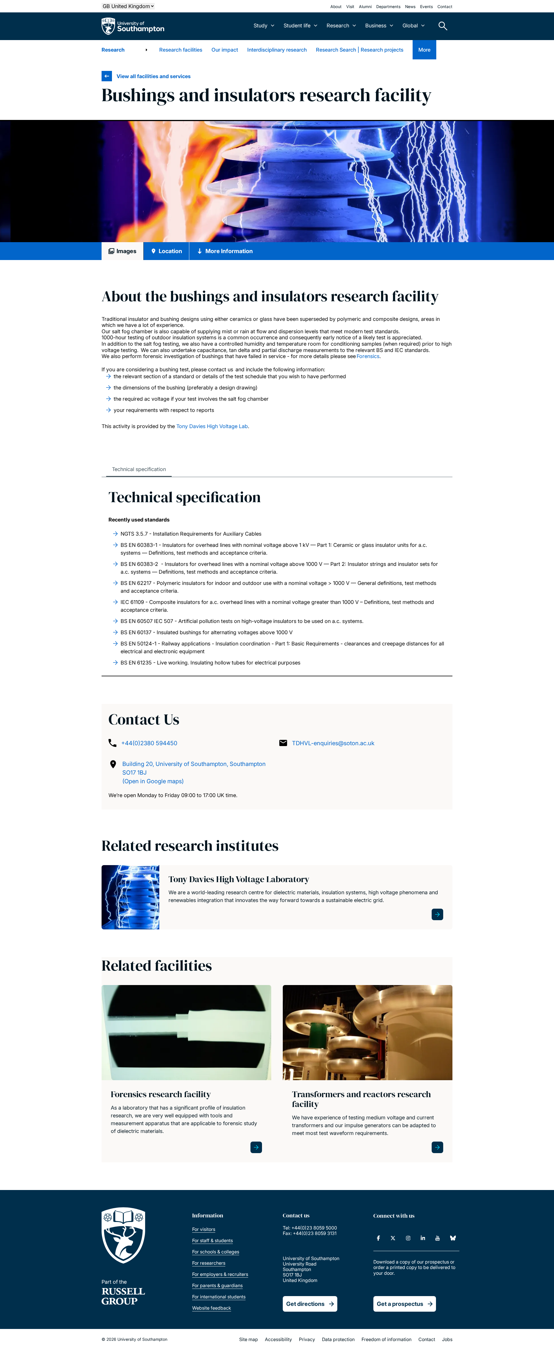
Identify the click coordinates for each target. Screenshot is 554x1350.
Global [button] (410, 25)
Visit (350, 6)
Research (113, 50)
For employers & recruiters (220, 1274)
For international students (219, 1297)
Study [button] (260, 25)
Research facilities (180, 50)
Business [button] (375, 25)
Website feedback (211, 1308)
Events (426, 6)
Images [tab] (126, 251)
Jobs (447, 1339)
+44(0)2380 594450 (149, 743)
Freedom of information (386, 1339)
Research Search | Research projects (359, 50)
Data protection (338, 1339)
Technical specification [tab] (139, 469)
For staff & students (212, 1240)
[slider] (277, 181)
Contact (444, 6)
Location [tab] (170, 251)
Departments (388, 6)
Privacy (307, 1339)
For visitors (203, 1229)
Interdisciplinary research (277, 50)
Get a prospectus (400, 1303)
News (410, 6)
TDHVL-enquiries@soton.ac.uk (333, 743)
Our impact (225, 50)
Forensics (368, 356)
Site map (248, 1339)
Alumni (365, 6)
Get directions (305, 1303)
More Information (229, 251)
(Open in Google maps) (153, 781)
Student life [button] (297, 25)
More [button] (424, 50)
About (336, 6)
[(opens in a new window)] (378, 1238)
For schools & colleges (215, 1252)
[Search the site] (440, 26)
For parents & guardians (217, 1285)
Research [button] (338, 25)
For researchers (208, 1263)
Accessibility (278, 1339)
